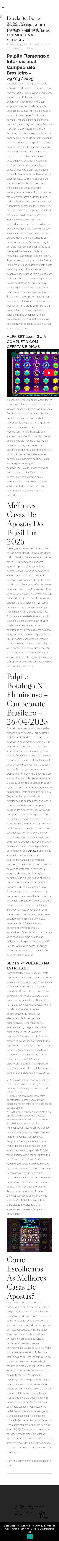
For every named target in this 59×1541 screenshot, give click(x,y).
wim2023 (33, 850)
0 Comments (14, 48)
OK (30, 1536)
